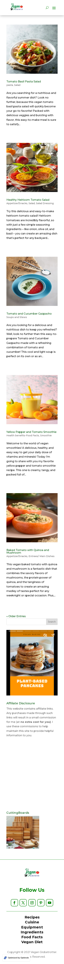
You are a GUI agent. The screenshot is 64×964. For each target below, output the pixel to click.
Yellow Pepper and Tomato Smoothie (31, 432)
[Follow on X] (23, 902)
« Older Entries (16, 616)
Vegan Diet (32, 942)
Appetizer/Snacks (16, 203)
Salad (17, 85)
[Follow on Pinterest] (40, 902)
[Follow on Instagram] (32, 902)
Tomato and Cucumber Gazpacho (29, 313)
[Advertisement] (32, 774)
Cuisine (32, 922)
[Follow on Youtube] (49, 902)
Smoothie (46, 435)
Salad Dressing (45, 203)
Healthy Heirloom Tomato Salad (27, 199)
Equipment (32, 927)
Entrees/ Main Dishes (41, 556)
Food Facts (32, 937)
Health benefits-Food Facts (22, 435)
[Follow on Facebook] (14, 902)
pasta (9, 85)
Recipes (32, 917)
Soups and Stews (16, 317)
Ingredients (32, 932)
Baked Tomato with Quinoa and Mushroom (27, 551)
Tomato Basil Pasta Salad (23, 81)
